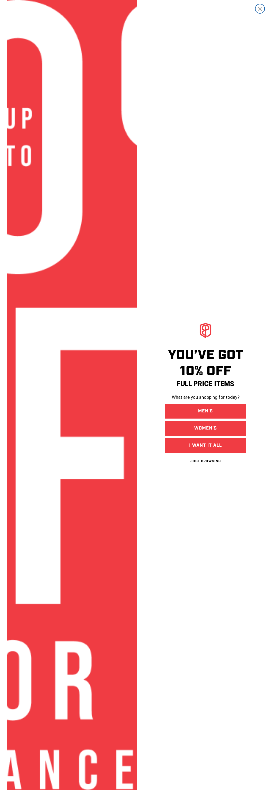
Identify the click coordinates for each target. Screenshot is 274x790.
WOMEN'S (205, 428)
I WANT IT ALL (205, 445)
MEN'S (205, 411)
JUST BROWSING (206, 461)
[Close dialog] (260, 8)
